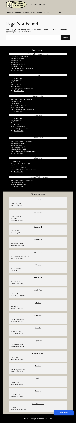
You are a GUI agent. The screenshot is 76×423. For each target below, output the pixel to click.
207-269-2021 (18, 111)
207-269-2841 (18, 172)
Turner (38, 265)
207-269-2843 (19, 91)
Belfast (38, 200)
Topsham (38, 340)
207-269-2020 (18, 131)
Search (65, 37)
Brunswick (38, 227)
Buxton (38, 366)
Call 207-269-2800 (38, 4)
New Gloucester (38, 404)
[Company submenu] (31, 12)
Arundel (38, 328)
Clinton (38, 303)
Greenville (38, 239)
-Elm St (38, 353)
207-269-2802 (18, 70)
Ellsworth (38, 277)
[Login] (55, 12)
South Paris (38, 290)
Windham (38, 252)
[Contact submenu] (50, 12)
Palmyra (38, 391)
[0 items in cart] (60, 12)
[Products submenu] (41, 12)
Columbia (38, 212)
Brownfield (38, 315)
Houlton (38, 378)
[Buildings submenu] (20, 12)
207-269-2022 (18, 153)
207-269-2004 (19, 186)
